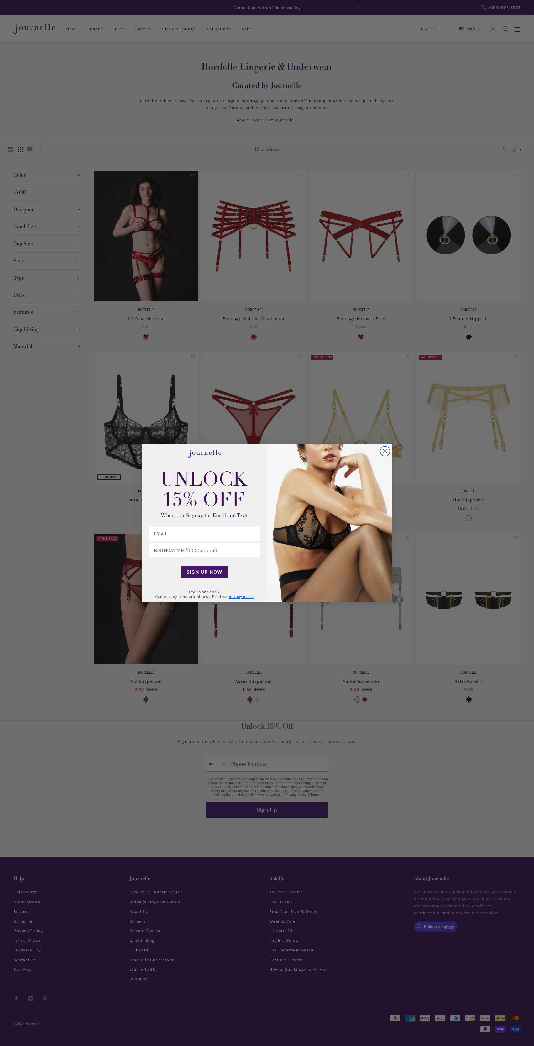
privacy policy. (241, 596)
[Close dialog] (385, 451)
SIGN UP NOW (204, 572)
